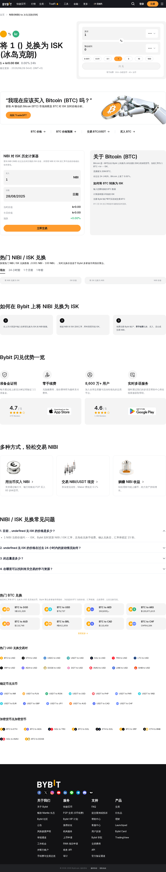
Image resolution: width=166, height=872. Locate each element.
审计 (65, 856)
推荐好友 (67, 825)
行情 (33, 3)
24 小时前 (14, 270)
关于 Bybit (42, 806)
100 (149, 59)
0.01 (97, 59)
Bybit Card (120, 831)
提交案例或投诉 (99, 812)
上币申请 (67, 837)
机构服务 (67, 831)
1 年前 (39, 270)
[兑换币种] (121, 41)
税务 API (67, 849)
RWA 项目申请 (70, 843)
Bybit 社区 (42, 819)
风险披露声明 (44, 831)
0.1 (108, 59)
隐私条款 (103, 868)
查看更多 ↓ (83, 633)
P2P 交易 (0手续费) (73, 812)
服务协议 (94, 868)
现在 (2, 270)
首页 (2, 14)
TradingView (122, 837)
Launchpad (121, 825)
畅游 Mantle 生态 (46, 812)
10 (139, 59)
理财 (117, 819)
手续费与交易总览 (46, 856)
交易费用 (96, 843)
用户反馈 (96, 831)
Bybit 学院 (97, 837)
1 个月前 (28, 270)
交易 (117, 806)
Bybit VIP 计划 (70, 819)
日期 (7, 190)
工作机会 (41, 843)
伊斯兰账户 (43, 849)
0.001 (86, 59)
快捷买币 (67, 806)
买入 (7, 173)
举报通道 (41, 837)
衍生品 (118, 812)
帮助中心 (96, 819)
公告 (39, 825)
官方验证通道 (98, 856)
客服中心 (96, 825)
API (93, 849)
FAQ (94, 806)
